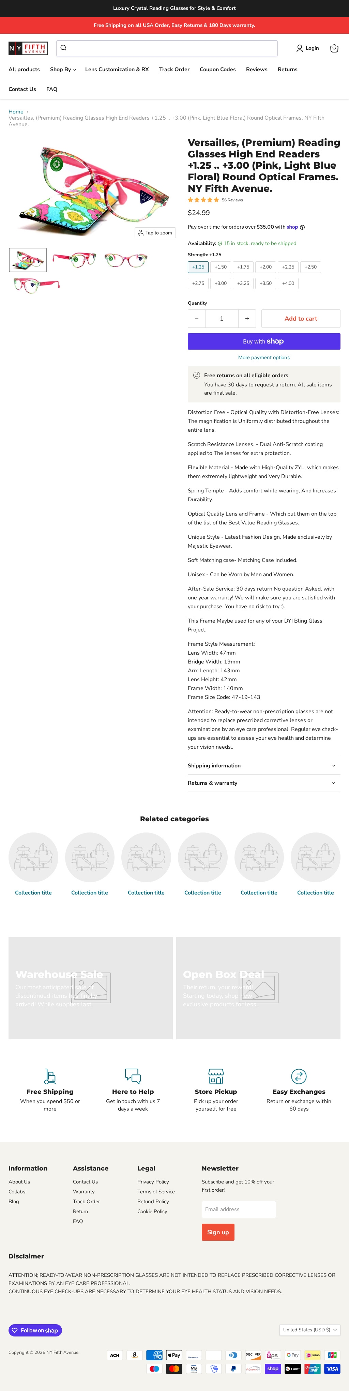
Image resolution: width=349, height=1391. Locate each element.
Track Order (174, 69)
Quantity (197, 303)
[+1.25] (199, 274)
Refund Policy (153, 1201)
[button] (309, 48)
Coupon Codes (218, 69)
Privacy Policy (153, 1181)
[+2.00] (266, 274)
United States (306, 1330)
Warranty (84, 1191)
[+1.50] (221, 274)
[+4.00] (289, 291)
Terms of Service (156, 1191)
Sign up (218, 1232)
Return (80, 1211)
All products (24, 69)
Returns (288, 69)
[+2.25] (289, 274)
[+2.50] (311, 274)
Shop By (61, 69)
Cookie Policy (152, 1211)
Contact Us (22, 89)
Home (16, 112)
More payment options (264, 358)
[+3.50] (266, 291)
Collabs (17, 1191)
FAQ (52, 89)
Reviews (257, 69)
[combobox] (167, 48)
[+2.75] (199, 291)
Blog (14, 1201)
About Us (19, 1181)
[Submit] (64, 48)
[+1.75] (244, 274)
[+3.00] (221, 291)
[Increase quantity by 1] (247, 318)
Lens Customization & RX (117, 69)
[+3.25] (244, 291)
